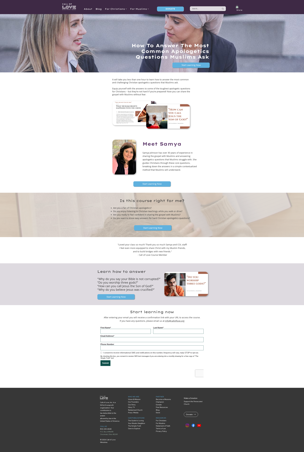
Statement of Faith (163, 426)
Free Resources (162, 407)
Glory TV (131, 407)
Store (239, 10)
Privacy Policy (161, 431)
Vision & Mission (134, 399)
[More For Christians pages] (126, 8)
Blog (157, 410)
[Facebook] (193, 425)
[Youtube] (199, 425)
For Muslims (160, 423)
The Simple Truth (134, 426)
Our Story (132, 405)
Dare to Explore (134, 428)
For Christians (161, 420)
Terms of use (161, 428)
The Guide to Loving (136, 420)
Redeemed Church (135, 410)
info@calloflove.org (174, 320)
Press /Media (133, 413)
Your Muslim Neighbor (136, 423)
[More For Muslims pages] (148, 8)
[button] (237, 6)
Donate (159, 405)
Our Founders (133, 402)
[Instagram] (187, 425)
